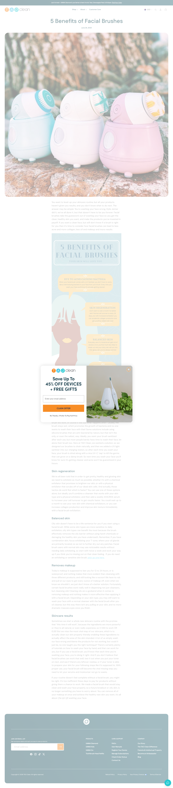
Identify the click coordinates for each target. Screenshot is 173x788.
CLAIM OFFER (63, 408)
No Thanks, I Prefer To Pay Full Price (63, 415)
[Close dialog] (129, 369)
